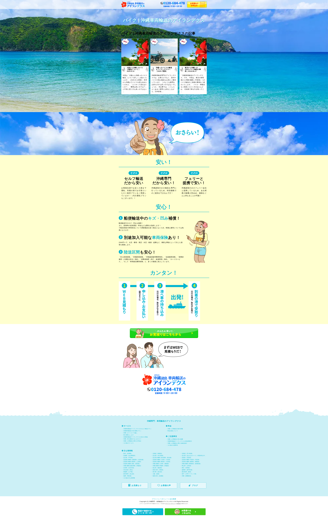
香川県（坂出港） (158, 471)
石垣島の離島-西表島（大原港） (162, 461)
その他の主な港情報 (129, 478)
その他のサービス (128, 443)
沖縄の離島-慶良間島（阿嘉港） (132, 465)
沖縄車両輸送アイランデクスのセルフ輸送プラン (137, 428)
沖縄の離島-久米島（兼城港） (161, 463)
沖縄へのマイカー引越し (130, 433)
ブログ (195, 485)
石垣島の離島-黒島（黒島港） (132, 463)
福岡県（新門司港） (187, 469)
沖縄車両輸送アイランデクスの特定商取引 (180, 441)
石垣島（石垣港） (187, 457)
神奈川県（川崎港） (158, 469)
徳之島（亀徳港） (158, 467)
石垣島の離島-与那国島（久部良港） (133, 459)
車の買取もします (128, 435)
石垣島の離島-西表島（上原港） (132, 461)
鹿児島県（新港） (187, 471)
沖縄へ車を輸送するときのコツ (132, 439)
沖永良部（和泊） (128, 469)
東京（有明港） (186, 467)
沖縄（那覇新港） (187, 476)
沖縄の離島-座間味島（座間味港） (191, 463)
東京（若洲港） (127, 453)
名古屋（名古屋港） (158, 455)
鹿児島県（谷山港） (129, 474)
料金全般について (172, 430)
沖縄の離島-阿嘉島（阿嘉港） (161, 465)
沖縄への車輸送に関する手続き (132, 441)
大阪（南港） (156, 474)
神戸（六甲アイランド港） (189, 474)
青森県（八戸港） (128, 471)
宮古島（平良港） (128, 457)
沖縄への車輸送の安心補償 (175, 439)
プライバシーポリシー (160, 499)
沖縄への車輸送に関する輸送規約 (177, 443)
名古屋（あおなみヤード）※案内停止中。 (194, 455)
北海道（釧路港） (158, 453)
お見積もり (137, 485)
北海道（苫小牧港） (187, 453)
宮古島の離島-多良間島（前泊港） (162, 457)
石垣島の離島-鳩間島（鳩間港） (191, 461)
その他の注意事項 (172, 445)
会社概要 (173, 499)
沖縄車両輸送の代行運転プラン (132, 430)
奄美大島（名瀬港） (158, 476)
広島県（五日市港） (129, 467)
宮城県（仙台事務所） (129, 455)
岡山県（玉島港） (187, 465)
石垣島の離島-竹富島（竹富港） (191, 459)
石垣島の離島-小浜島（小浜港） (162, 459)
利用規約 (178, 503)
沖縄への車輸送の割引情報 (175, 428)
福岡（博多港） (127, 476)
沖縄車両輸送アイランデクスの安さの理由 (135, 437)
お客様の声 (166, 485)
